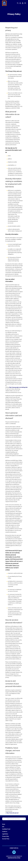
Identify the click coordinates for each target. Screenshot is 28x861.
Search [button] (24, 819)
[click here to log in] (22, 3)
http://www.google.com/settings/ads (18, 387)
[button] (17, 3)
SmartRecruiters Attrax (14, 858)
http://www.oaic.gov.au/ (13, 813)
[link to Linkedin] (14, 852)
